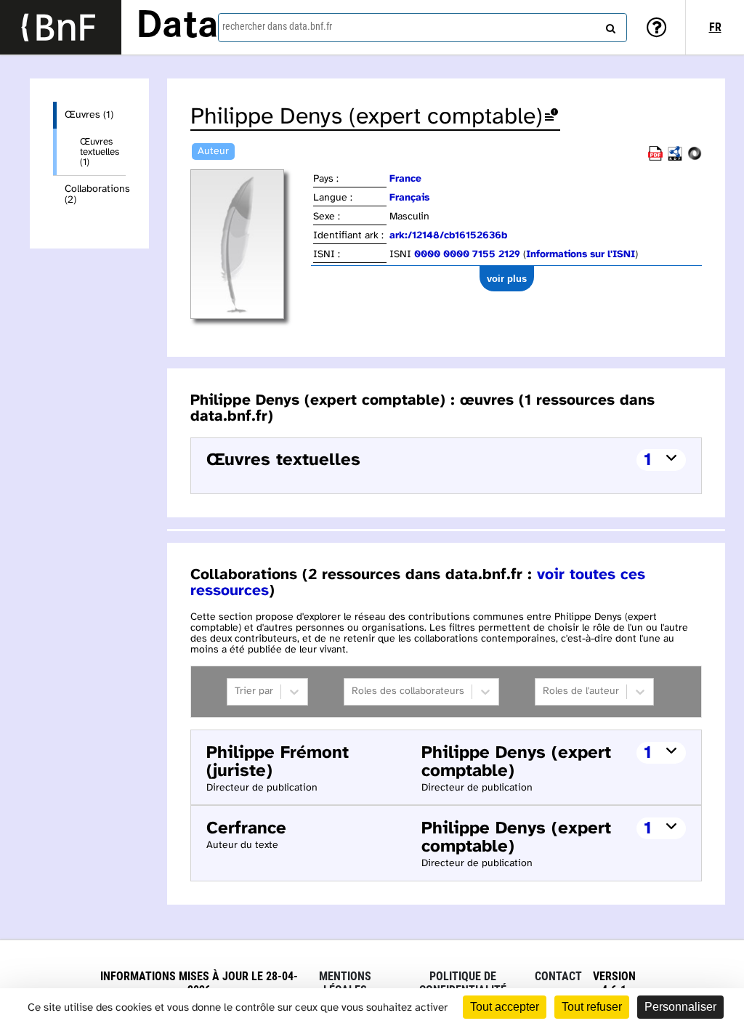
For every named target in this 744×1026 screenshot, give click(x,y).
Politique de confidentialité (462, 983)
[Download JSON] (694, 158)
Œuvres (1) (89, 115)
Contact (558, 976)
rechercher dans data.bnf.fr (277, 26)
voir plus (507, 278)
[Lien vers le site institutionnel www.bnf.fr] (60, 27)
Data (177, 27)
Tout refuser (592, 1007)
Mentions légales (345, 983)
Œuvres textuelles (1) (99, 152)
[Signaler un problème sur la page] (551, 117)
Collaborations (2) (95, 195)
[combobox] (422, 27)
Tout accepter (504, 1007)
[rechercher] (609, 25)
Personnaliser (680, 1007)
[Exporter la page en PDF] (655, 158)
